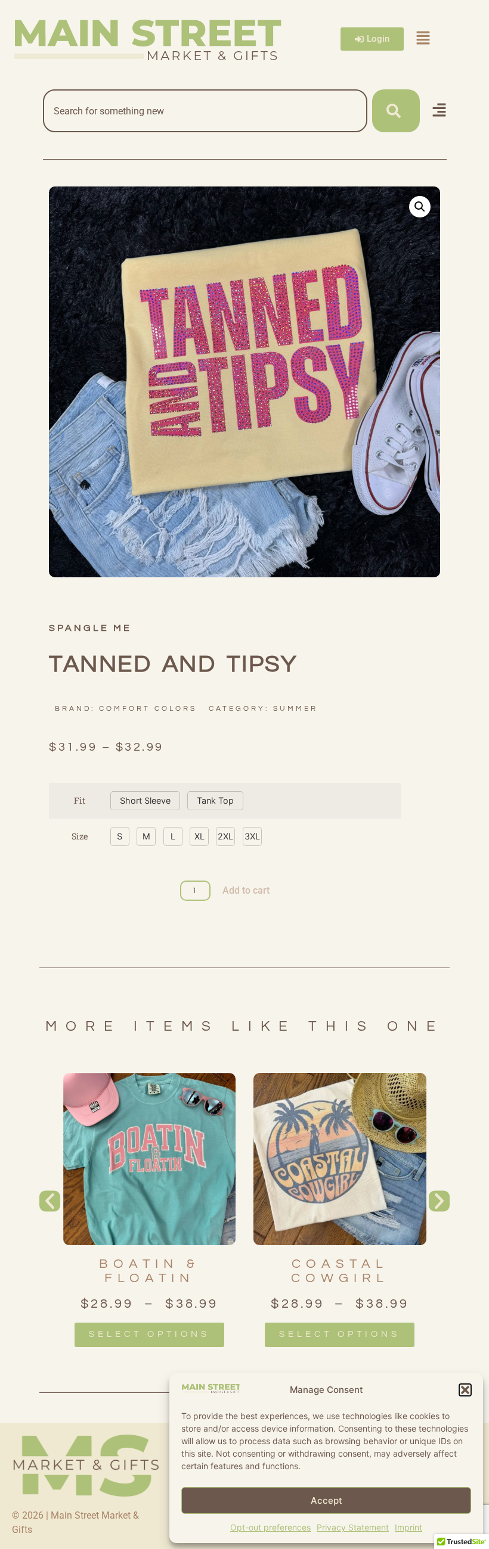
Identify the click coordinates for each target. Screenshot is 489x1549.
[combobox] (205, 110)
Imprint (408, 1527)
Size (80, 836)
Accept (326, 1500)
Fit (79, 801)
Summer (295, 709)
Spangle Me (90, 628)
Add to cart (246, 890)
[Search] (396, 110)
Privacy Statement (353, 1527)
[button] (465, 1390)
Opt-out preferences (270, 1527)
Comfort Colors (148, 709)
